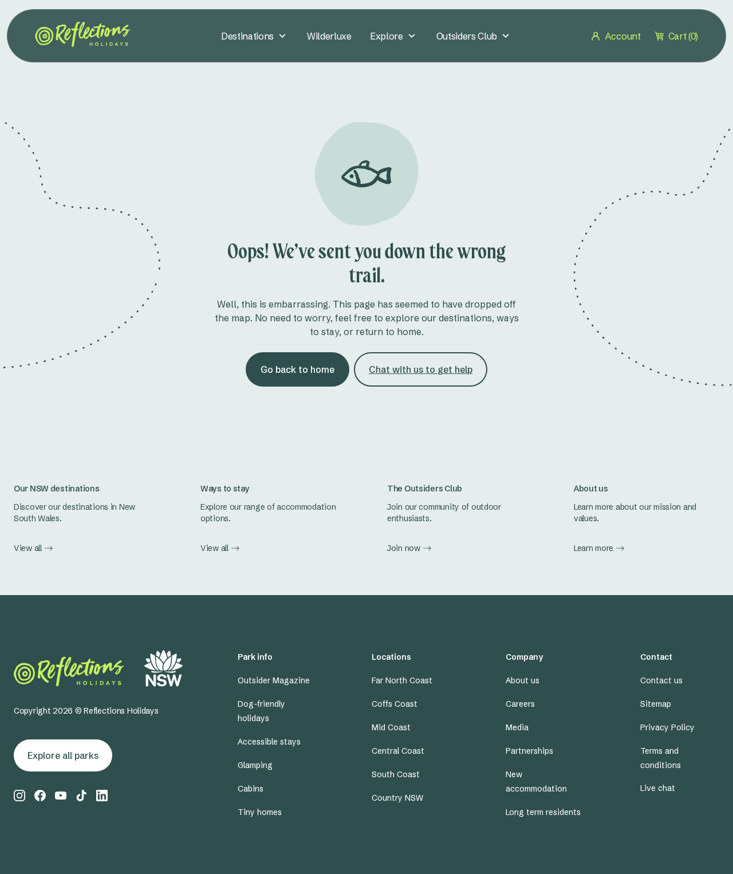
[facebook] (40, 795)
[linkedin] (102, 795)
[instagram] (19, 795)
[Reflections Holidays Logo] (83, 34)
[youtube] (60, 795)
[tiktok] (81, 795)
